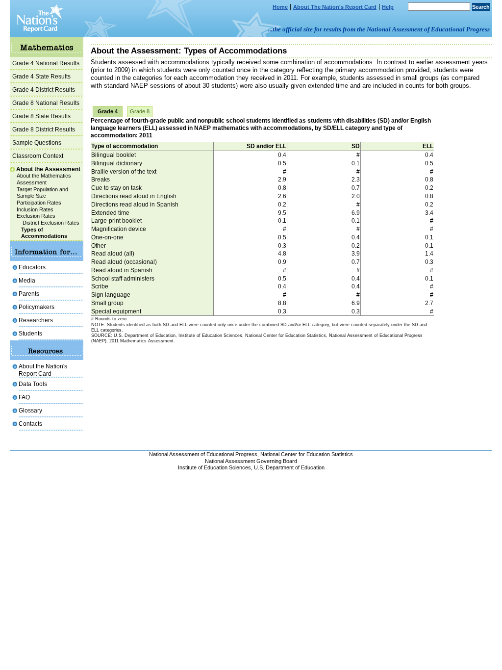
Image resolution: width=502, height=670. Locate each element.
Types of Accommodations (44, 233)
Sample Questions (36, 142)
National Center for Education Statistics (306, 454)
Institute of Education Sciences (214, 467)
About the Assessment (48, 169)
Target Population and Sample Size (42, 192)
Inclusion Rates (35, 209)
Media (27, 280)
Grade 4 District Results (43, 89)
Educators (32, 267)
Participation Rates (39, 203)
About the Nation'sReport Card (43, 369)
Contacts (30, 423)
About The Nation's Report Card (334, 7)
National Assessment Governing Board (251, 461)
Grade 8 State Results (41, 116)
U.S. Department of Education (289, 467)
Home (280, 7)
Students (30, 333)
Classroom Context (37, 156)
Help (388, 7)
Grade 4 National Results (45, 63)
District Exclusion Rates (51, 223)
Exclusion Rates (36, 216)
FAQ (24, 397)
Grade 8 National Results (45, 103)
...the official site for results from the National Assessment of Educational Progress (379, 29)
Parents (29, 293)
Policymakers (36, 307)
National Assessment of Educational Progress (203, 454)
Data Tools (33, 384)
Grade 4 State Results (41, 76)
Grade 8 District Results (43, 129)
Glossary (30, 410)
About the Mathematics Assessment (44, 179)
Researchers (36, 320)
